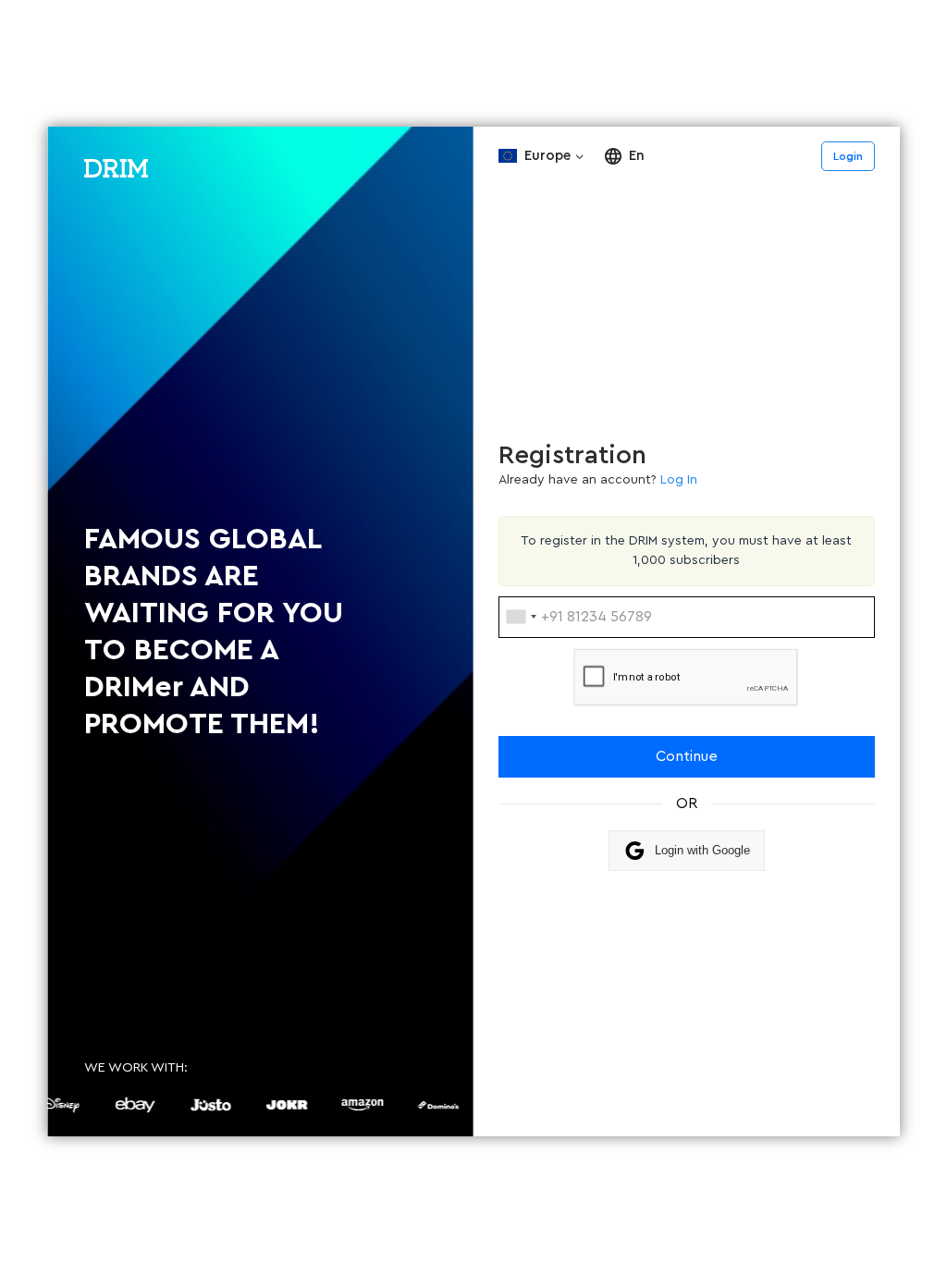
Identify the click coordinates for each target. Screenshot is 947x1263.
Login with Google (702, 850)
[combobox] (520, 617)
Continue (687, 756)
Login (848, 156)
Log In (678, 479)
